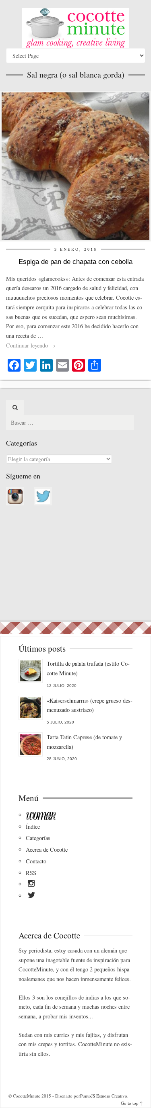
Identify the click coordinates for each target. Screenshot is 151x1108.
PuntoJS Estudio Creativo (103, 1096)
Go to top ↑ (132, 1103)
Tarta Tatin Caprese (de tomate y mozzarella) (84, 741)
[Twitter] (31, 896)
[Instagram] (31, 884)
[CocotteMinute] (75, 28)
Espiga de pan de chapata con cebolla (75, 262)
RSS (31, 873)
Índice (33, 826)
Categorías (38, 838)
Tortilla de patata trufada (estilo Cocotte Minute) (88, 668)
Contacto (36, 861)
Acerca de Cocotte (47, 849)
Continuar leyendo (30, 345)
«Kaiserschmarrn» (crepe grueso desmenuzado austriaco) (89, 705)
